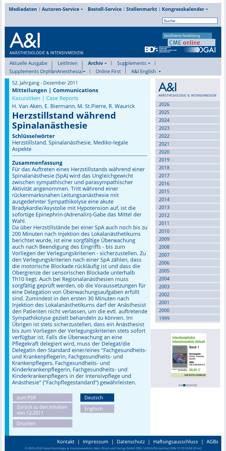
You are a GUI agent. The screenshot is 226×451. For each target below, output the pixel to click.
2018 (164, 167)
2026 (164, 104)
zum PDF (26, 397)
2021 (164, 144)
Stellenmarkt (141, 9)
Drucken (26, 423)
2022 (164, 136)
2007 (164, 255)
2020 (164, 151)
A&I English (144, 71)
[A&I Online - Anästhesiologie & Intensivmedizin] (46, 50)
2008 (164, 247)
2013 (164, 207)
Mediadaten (23, 9)
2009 (164, 239)
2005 (164, 270)
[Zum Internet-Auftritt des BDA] (161, 49)
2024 (164, 120)
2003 (164, 286)
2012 (164, 215)
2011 (164, 223)
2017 (164, 175)
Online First (108, 71)
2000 (164, 310)
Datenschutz (131, 441)
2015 (164, 191)
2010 (164, 231)
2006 (164, 262)
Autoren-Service (60, 9)
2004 (164, 278)
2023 (164, 128)
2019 (164, 159)
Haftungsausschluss (175, 441)
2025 (164, 112)
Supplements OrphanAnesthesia (45, 71)
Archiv (95, 63)
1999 (164, 318)
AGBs (212, 441)
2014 (164, 199)
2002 (164, 294)
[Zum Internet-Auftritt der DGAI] (199, 49)
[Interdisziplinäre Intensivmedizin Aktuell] (187, 354)
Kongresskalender (183, 9)
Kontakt (65, 441)
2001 (164, 302)
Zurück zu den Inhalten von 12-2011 (42, 410)
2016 (164, 183)
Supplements (132, 63)
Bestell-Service (105, 9)
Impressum (95, 441)
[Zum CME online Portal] (188, 39)
